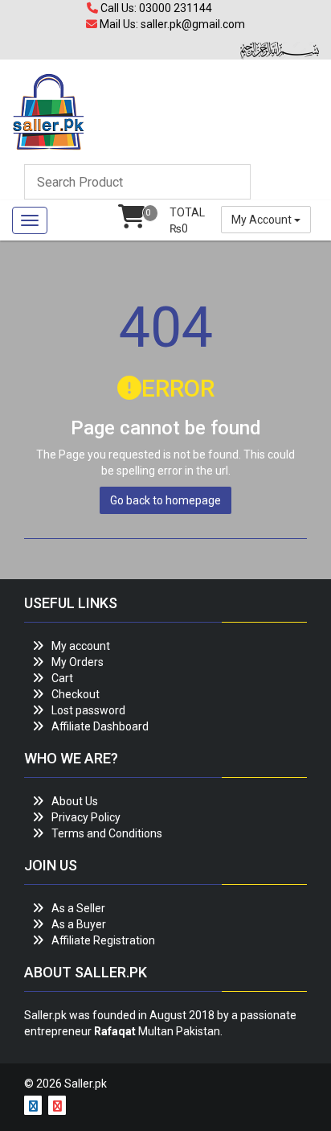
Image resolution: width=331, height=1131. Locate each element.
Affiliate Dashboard (100, 726)
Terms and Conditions (106, 833)
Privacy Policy (86, 817)
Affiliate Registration (103, 940)
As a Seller (78, 908)
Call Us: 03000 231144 (155, 8)
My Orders (77, 662)
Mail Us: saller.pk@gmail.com (171, 24)
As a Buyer (78, 924)
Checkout (75, 694)
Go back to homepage (165, 500)
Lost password (88, 710)
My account (80, 646)
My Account (262, 219)
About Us (74, 801)
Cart (62, 678)
